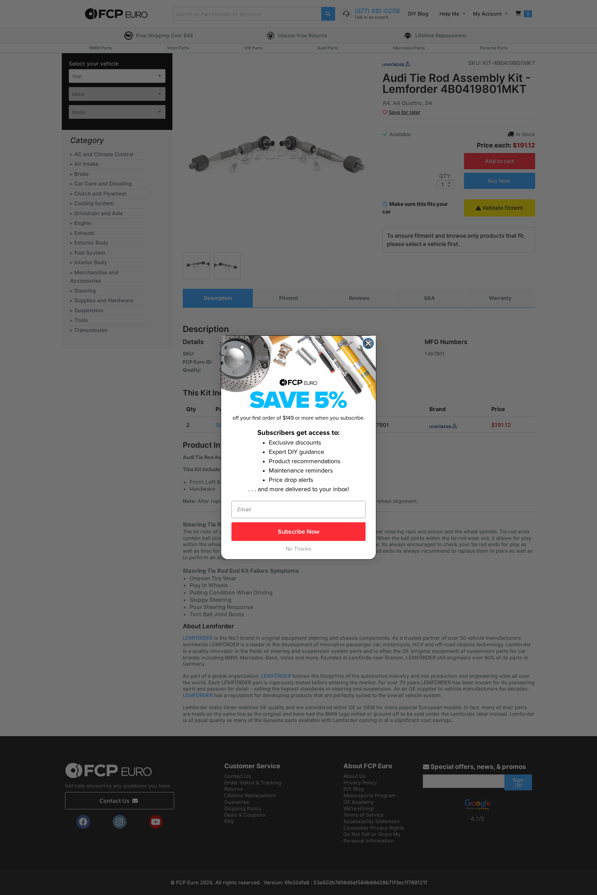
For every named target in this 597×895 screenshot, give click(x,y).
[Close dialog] (368, 343)
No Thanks (298, 548)
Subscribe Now (299, 531)
